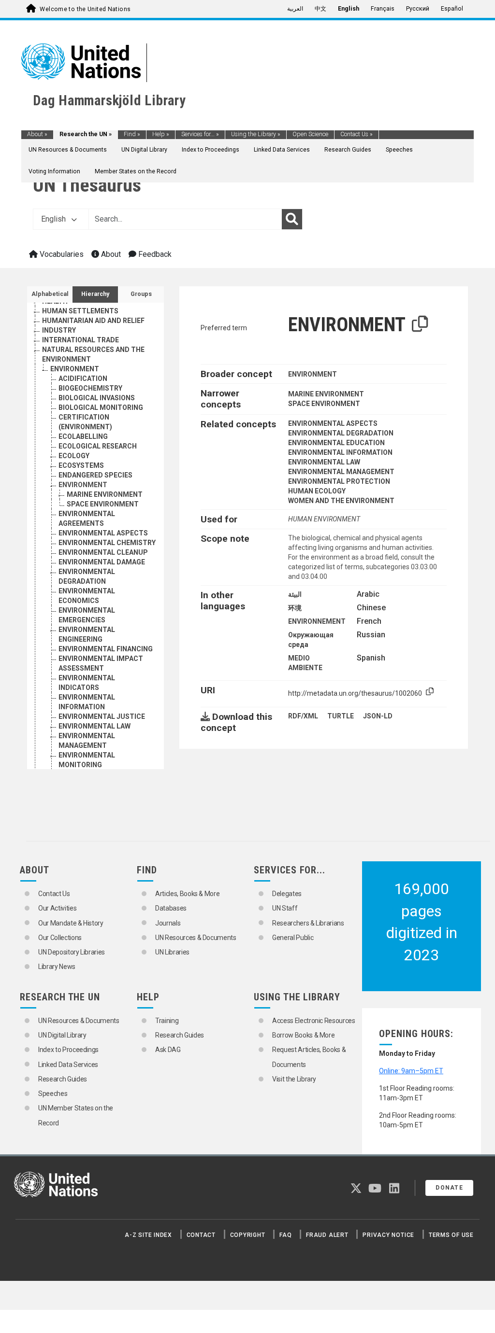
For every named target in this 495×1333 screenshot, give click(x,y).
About (37, 134)
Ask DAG (168, 1049)
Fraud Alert (327, 1235)
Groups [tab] (141, 294)
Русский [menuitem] (417, 8)
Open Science (310, 134)
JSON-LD (378, 716)
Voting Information (54, 171)
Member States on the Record (135, 171)
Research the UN (85, 134)
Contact (201, 1235)
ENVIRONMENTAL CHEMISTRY (107, 543)
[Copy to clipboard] (420, 324)
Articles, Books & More (187, 894)
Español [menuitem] (452, 8)
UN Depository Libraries (71, 952)
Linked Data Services (282, 149)
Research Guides (347, 149)
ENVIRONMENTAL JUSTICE (101, 716)
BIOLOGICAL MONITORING (100, 407)
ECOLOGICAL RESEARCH (97, 446)
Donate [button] (449, 1187)
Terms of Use (451, 1235)
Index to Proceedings (210, 149)
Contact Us (356, 134)
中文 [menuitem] (320, 8)
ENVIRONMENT (74, 369)
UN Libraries (172, 952)
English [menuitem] (348, 8)
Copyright (247, 1235)
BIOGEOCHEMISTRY (90, 388)
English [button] (54, 219)
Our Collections (60, 937)
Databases (171, 908)
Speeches (399, 149)
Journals (167, 923)
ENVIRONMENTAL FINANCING (105, 649)
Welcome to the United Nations (85, 9)
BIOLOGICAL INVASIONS (96, 398)
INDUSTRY (59, 330)
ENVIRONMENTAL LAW (94, 726)
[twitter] (356, 1190)
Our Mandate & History (70, 923)
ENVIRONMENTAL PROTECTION (339, 481)
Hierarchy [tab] (95, 294)
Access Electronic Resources (313, 1020)
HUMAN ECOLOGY (317, 491)
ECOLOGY (73, 456)
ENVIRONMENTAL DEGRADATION (340, 433)
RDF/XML (303, 716)
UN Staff (284, 908)
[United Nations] (81, 61)
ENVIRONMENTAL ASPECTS (103, 533)
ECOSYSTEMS (81, 465)
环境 (295, 608)
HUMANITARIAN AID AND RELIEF (93, 320)
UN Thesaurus (87, 185)
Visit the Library (294, 1079)
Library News (56, 966)
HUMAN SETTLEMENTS (80, 311)
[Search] (292, 219)
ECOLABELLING (83, 436)
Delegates (287, 894)
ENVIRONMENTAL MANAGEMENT (341, 472)
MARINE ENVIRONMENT (105, 494)
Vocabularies (61, 254)
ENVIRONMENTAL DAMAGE (101, 562)
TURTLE (340, 716)
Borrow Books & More (303, 1035)
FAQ (285, 1235)
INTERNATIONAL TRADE (80, 340)
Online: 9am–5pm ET (411, 1071)
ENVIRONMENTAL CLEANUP (103, 552)
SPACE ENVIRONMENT (103, 504)
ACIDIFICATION (82, 378)
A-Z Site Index (148, 1235)
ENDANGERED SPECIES (95, 475)
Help (160, 134)
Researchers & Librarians (308, 923)
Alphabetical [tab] (50, 294)
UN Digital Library (144, 149)
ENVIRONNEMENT (317, 621)
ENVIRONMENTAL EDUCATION (336, 443)
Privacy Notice (388, 1235)
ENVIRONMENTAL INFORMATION (340, 452)
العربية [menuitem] (295, 8)
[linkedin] (394, 1190)
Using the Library (255, 134)
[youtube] (374, 1190)
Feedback (154, 254)
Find (132, 134)
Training (166, 1020)
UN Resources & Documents (68, 149)
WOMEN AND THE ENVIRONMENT (341, 501)
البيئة (295, 594)
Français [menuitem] (382, 8)
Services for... (200, 134)
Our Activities (57, 908)
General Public (292, 937)
